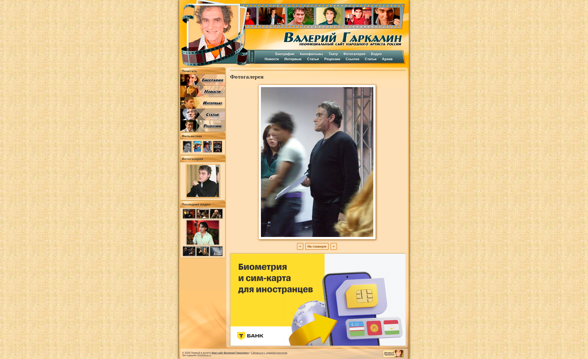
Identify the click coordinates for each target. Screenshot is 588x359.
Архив (387, 59)
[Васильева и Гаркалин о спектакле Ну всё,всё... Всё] (202, 251)
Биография (284, 54)
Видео (376, 54)
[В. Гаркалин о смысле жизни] (202, 245)
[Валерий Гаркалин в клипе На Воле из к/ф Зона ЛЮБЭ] (216, 251)
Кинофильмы (311, 54)
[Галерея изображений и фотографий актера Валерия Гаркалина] (317, 238)
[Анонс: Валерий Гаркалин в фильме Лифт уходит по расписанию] (216, 213)
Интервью (293, 59)
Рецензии (332, 59)
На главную (317, 246)
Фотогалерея (354, 54)
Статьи (313, 59)
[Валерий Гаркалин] (213, 33)
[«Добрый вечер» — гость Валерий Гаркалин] (189, 213)
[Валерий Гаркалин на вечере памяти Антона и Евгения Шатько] (202, 213)
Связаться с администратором (269, 352)
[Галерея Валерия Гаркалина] (328, 15)
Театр (333, 54)
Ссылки (352, 59)
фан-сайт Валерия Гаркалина (230, 352)
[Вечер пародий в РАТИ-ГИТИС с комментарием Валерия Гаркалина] (189, 251)
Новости (272, 59)
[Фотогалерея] (203, 197)
